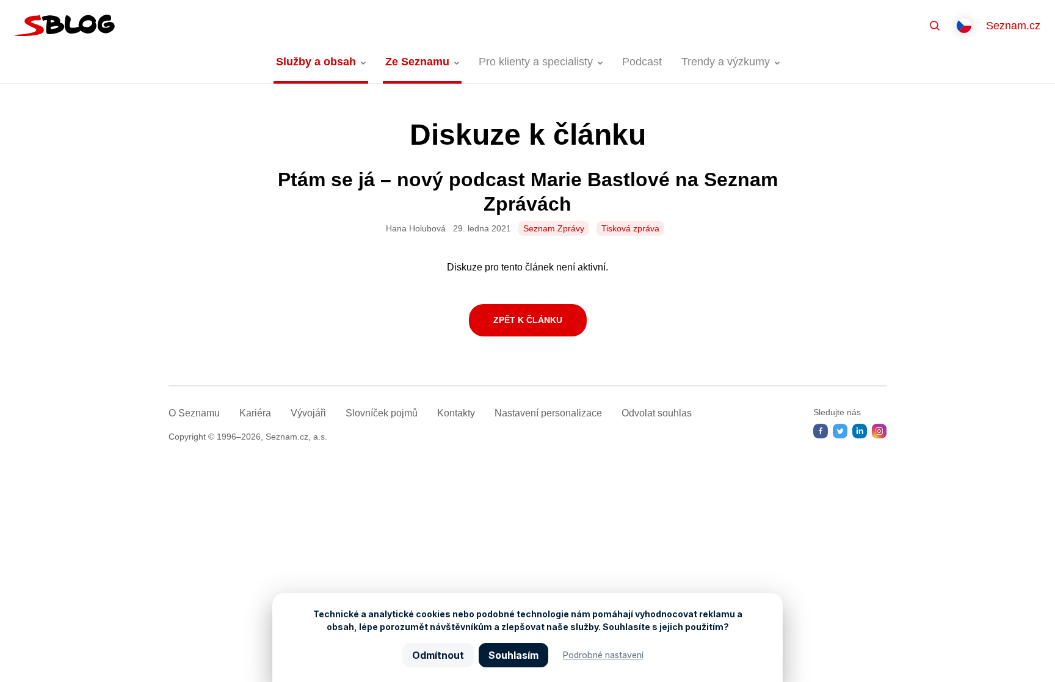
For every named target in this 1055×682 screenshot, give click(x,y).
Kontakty (456, 413)
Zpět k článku (527, 320)
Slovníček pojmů (382, 413)
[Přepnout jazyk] (964, 25)
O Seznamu (194, 413)
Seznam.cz (1013, 26)
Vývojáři (308, 413)
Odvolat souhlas (657, 413)
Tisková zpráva (630, 228)
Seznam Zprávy (553, 228)
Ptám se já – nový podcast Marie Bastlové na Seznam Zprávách (528, 192)
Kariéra (255, 413)
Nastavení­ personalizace (548, 413)
